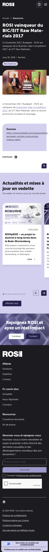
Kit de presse (8, 424)
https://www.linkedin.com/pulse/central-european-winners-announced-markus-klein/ (27, 136)
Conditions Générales (12, 525)
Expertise (7, 374)
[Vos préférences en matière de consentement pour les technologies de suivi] (22, 549)
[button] (39, 4)
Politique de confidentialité (29, 475)
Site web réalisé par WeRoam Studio (18, 530)
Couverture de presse (13, 419)
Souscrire (24, 469)
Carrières (16, 336)
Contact (33, 336)
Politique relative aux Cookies (15, 520)
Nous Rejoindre (10, 399)
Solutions (7, 368)
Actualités (7, 394)
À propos (7, 404)
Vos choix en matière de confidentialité (27, 544)
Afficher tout (11, 303)
